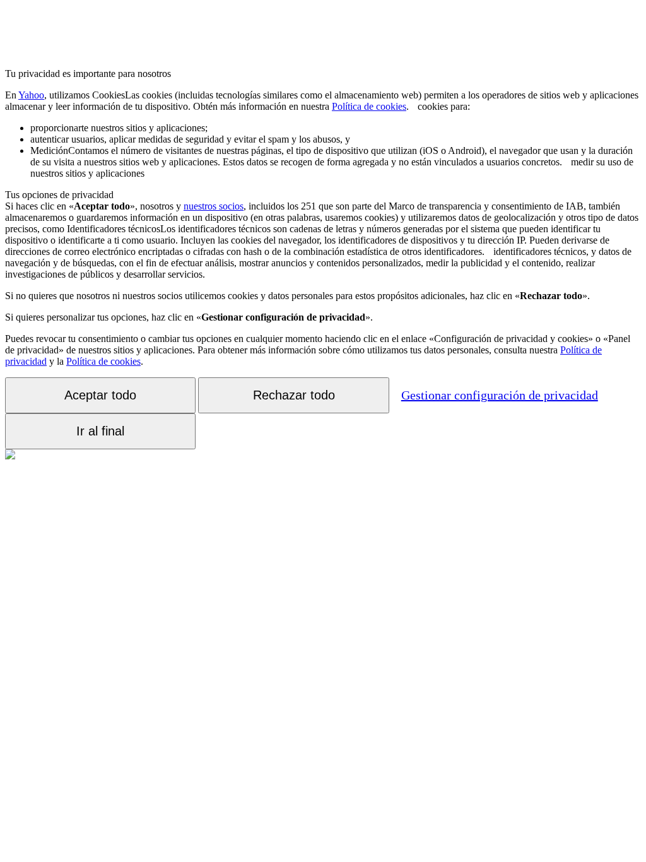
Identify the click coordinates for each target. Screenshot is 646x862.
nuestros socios (214, 206)
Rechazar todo (294, 395)
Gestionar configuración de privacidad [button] (499, 395)
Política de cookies (369, 106)
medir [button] (331, 156)
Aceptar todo (100, 395)
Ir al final (100, 431)
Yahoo (31, 95)
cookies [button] (321, 101)
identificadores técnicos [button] (307, 240)
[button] (413, 106)
